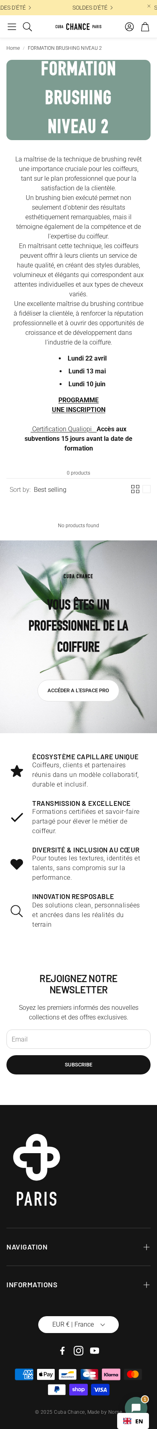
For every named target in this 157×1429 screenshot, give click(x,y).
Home (13, 48)
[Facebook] (62, 1351)
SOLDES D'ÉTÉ (87, 7)
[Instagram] (78, 1351)
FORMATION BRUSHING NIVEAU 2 (65, 48)
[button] (11, 26)
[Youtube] (94, 1351)
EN (139, 1421)
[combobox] (133, 1421)
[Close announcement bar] (149, 6)
